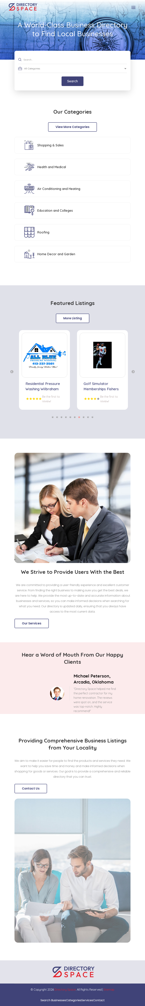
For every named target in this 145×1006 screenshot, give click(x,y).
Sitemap (109, 989)
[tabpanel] (43, 370)
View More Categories (72, 127)
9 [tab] (88, 417)
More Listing (72, 318)
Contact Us (31, 788)
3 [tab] (61, 417)
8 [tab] (83, 417)
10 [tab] (92, 417)
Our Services (31, 623)
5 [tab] (70, 417)
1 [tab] (52, 417)
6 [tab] (74, 417)
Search (72, 81)
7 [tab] (79, 417)
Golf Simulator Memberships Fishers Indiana (100, 388)
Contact (99, 1000)
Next (133, 372)
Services (87, 1000)
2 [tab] (57, 417)
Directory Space (65, 989)
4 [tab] (66, 417)
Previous (12, 372)
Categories (73, 1000)
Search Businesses (53, 1000)
